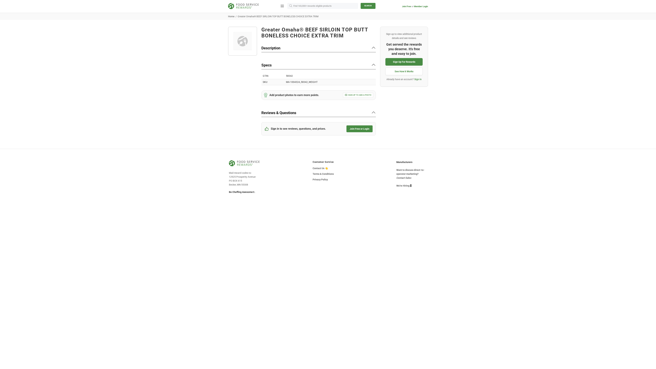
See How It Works (404, 71)
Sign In (418, 79)
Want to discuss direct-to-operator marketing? (410, 174)
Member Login (421, 6)
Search (368, 6)
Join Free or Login (359, 128)
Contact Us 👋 (320, 168)
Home (231, 16)
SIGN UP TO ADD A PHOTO (359, 95)
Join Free (406, 6)
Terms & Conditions (323, 174)
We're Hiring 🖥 (404, 185)
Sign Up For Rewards (404, 61)
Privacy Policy (320, 179)
